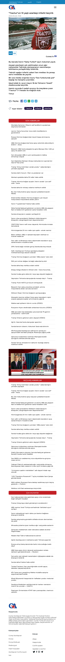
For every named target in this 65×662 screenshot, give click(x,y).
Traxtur (28, 108)
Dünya (11, 639)
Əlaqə (34, 639)
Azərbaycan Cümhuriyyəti (18, 652)
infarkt (38, 108)
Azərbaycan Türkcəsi (16, 2)
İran (10, 655)
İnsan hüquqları (14, 649)
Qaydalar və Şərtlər (39, 649)
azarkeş (47, 108)
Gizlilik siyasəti (37, 645)
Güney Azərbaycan (15, 635)
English (39, 2)
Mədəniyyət (13, 645)
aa (14, 53)
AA (10, 53)
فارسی (29, 2)
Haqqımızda (36, 642)
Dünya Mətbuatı (14, 642)
